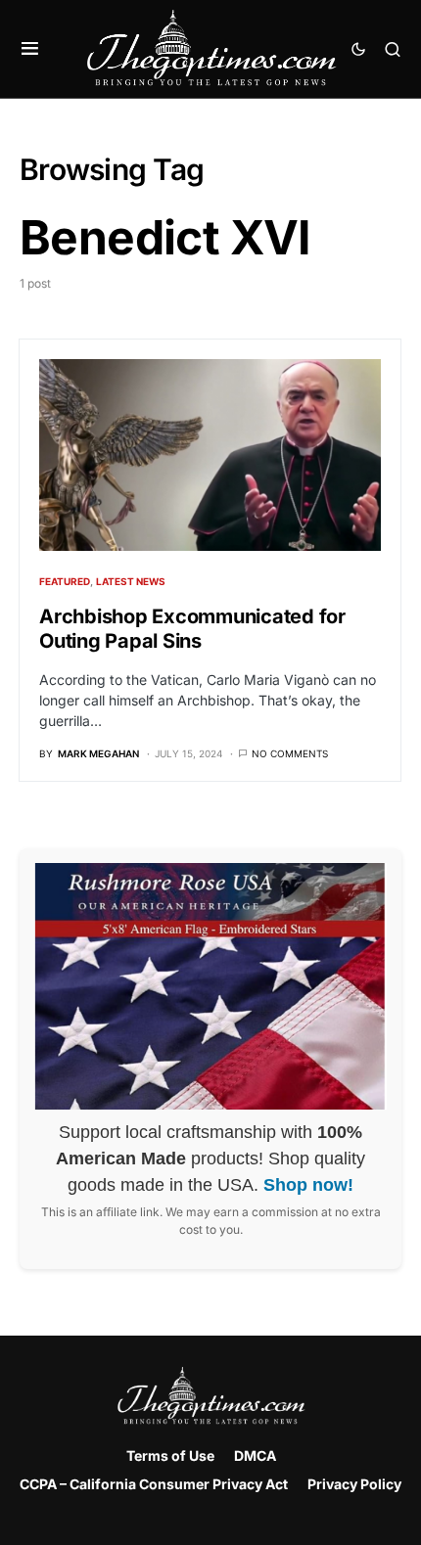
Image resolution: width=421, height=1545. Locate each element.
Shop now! (308, 1185)
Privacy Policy (354, 1484)
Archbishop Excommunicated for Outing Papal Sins (192, 629)
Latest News (130, 581)
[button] (30, 49)
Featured (64, 581)
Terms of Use (170, 1455)
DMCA (255, 1455)
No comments (290, 753)
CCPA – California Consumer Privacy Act (154, 1484)
